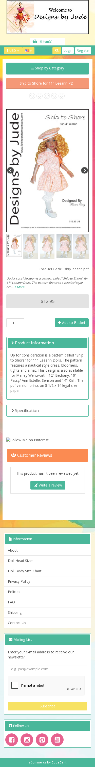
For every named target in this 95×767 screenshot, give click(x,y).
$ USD (12, 50)
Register (83, 50)
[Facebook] (11, 739)
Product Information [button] (34, 343)
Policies (14, 591)
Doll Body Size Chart (25, 571)
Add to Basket (73, 322)
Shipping (15, 612)
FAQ (11, 602)
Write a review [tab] (50, 485)
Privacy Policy (19, 581)
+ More (19, 287)
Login (67, 50)
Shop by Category (49, 68)
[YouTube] (57, 739)
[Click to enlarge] (47, 170)
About (13, 550)
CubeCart (59, 762)
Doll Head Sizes (20, 560)
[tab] (47, 343)
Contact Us (17, 622)
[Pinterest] (42, 739)
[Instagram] (27, 739)
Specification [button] (26, 410)
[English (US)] (28, 50)
